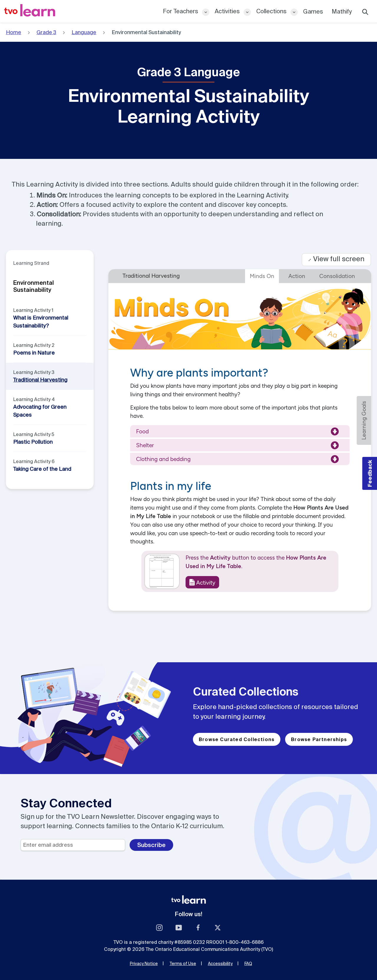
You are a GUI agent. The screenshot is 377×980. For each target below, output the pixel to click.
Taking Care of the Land (42, 469)
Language (84, 32)
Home (13, 32)
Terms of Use (183, 963)
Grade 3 (46, 32)
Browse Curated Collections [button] (237, 739)
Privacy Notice (144, 963)
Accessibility (220, 963)
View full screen (336, 259)
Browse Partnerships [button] (319, 739)
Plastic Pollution (33, 442)
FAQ (248, 963)
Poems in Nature (34, 353)
